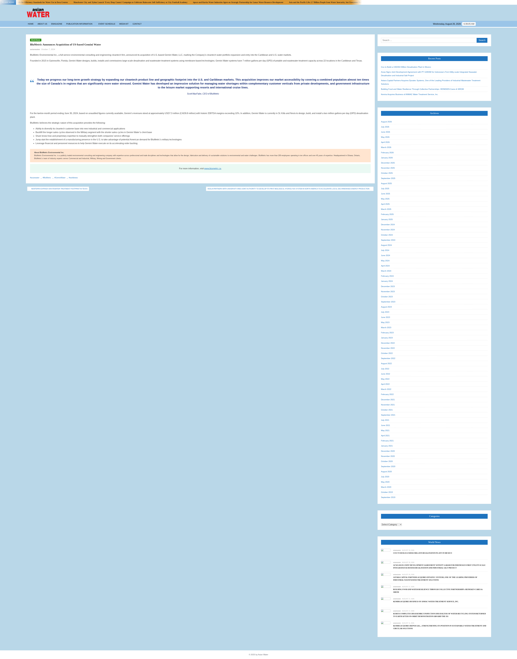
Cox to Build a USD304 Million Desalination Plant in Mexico (406, 67)
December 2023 (388, 286)
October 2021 (387, 410)
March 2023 (386, 327)
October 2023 (387, 297)
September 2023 (388, 302)
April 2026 (385, 142)
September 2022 (388, 358)
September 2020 (388, 466)
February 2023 (387, 333)
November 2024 (388, 230)
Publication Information (79, 24)
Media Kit (124, 24)
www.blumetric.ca (212, 168)
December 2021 (388, 399)
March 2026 (386, 147)
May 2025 (385, 199)
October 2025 (387, 173)
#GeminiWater (59, 178)
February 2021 (387, 441)
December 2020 (388, 451)
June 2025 (385, 194)
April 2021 (385, 435)
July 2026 (385, 127)
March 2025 (386, 209)
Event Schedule (106, 24)
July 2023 (385, 312)
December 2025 (388, 163)
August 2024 (386, 245)
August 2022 (386, 363)
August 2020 (386, 471)
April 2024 (385, 266)
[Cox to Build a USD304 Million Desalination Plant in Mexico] (385, 553)
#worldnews (73, 178)
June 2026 (385, 132)
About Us (42, 24)
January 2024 (387, 281)
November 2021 (388, 405)
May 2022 (385, 379)
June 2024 (385, 255)
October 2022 (387, 353)
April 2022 (385, 384)
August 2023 (386, 307)
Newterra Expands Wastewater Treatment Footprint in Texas (59, 189)
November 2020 (388, 456)
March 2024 (386, 271)
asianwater (35, 49)
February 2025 (387, 214)
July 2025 (385, 188)
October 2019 (387, 492)
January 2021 (387, 446)
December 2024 (388, 224)
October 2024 (387, 235)
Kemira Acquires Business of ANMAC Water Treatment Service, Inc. (409, 94)
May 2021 (385, 430)
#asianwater (34, 178)
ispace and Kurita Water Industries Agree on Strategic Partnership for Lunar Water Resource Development (186, 2)
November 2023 (388, 291)
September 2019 (388, 497)
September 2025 (388, 178)
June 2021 (385, 425)
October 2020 (387, 461)
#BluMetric (47, 178)
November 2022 (388, 348)
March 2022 (386, 389)
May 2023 (385, 322)
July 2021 (385, 420)
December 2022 (388, 343)
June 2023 (385, 317)
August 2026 (386, 122)
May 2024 (385, 261)
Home (31, 24)
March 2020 (386, 487)
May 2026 (385, 137)
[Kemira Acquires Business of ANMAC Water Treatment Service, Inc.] (385, 602)
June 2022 (385, 374)
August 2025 (386, 183)
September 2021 (388, 415)
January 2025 (387, 219)
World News (35, 40)
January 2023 (387, 338)
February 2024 (387, 276)
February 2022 (387, 394)
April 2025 (385, 204)
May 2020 (385, 482)
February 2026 (387, 152)
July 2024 (385, 250)
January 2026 (387, 158)
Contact (137, 24)
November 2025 (388, 168)
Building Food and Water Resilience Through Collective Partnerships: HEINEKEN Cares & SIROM (422, 89)
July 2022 (385, 369)
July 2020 (385, 477)
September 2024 (388, 240)
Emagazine (56, 24)
